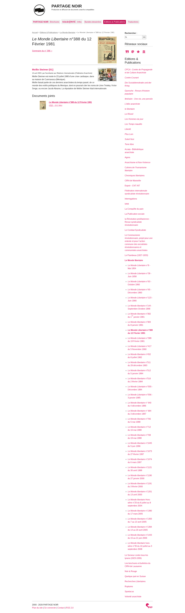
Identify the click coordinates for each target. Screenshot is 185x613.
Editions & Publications (114, 22)
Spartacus (129, 591)
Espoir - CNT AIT (132, 186)
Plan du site (37, 608)
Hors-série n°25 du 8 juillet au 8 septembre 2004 (139, 503)
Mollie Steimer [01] (42, 69)
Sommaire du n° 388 (41, 51)
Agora (127, 157)
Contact (61, 608)
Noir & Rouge (131, 571)
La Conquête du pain (134, 209)
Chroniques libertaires (134, 175)
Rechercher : (131, 33)
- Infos (72, 21)
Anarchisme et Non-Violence (137, 162)
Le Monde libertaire (67, 32)
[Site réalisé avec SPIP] (149, 606)
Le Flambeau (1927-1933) (136, 255)
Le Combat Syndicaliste (135, 230)
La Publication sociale (134, 214)
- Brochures (46, 22)
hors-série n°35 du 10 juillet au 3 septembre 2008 (140, 546)
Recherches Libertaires (135, 581)
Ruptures (129, 586)
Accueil (35, 32)
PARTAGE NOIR (66, 6)
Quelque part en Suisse (135, 576)
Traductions (133, 22)
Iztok (127, 204)
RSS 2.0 (69, 608)
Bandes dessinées (93, 22)
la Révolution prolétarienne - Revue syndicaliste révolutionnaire (137, 222)
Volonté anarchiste (133, 596)
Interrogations (131, 199)
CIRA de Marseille (133, 181)
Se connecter (50, 608)
